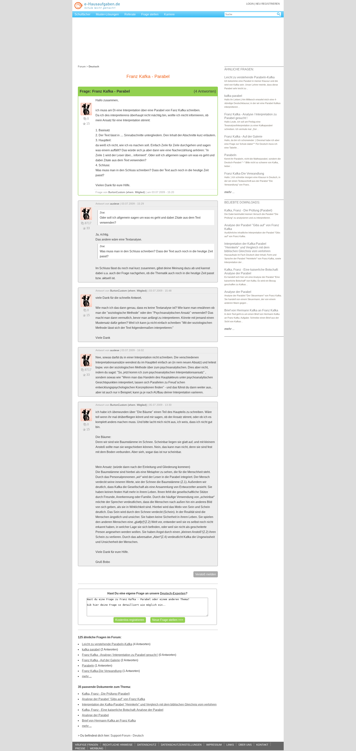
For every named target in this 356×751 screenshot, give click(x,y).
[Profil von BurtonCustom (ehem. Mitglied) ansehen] (86, 108)
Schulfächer (82, 14)
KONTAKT (262, 744)
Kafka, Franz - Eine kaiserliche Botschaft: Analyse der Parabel (122, 709)
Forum (82, 66)
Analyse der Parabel (95, 715)
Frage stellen (150, 14)
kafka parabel (91, 649)
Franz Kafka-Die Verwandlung (102, 671)
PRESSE (80, 748)
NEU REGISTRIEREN (268, 3)
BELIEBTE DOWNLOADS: (242, 202)
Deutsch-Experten (173, 593)
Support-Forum (120, 735)
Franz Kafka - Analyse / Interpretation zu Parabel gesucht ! (120, 654)
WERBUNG (96, 748)
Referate (130, 14)
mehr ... (87, 676)
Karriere (169, 14)
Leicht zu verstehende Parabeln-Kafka (107, 644)
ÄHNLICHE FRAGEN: (239, 69)
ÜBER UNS (245, 744)
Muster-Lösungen (107, 14)
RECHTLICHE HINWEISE (118, 744)
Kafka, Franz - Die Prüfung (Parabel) (106, 693)
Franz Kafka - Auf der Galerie (101, 660)
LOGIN (250, 3)
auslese (114, 203)
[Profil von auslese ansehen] (86, 213)
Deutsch (138, 735)
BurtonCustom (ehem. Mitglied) (126, 192)
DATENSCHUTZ (146, 744)
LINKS (230, 744)
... (229, 192)
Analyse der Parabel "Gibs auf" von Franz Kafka (113, 699)
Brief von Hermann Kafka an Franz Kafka (109, 720)
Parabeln (88, 665)
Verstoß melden (205, 574)
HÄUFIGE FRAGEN (86, 744)
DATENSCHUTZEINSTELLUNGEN (181, 744)
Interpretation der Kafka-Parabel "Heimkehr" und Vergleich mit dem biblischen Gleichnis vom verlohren (149, 704)
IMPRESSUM (214, 744)
